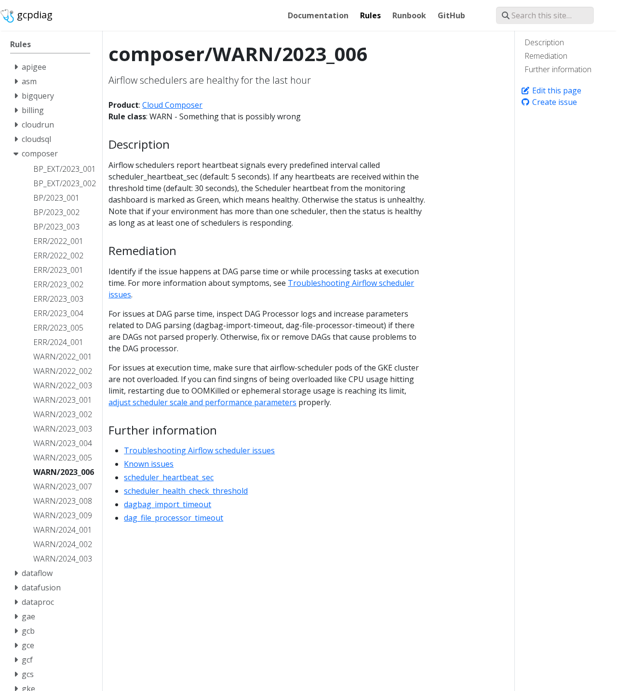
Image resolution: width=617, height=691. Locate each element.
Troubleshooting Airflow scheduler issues (199, 450)
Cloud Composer (172, 105)
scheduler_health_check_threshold (186, 491)
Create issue (553, 102)
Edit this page (555, 90)
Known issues (149, 464)
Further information (557, 69)
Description (544, 42)
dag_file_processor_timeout (173, 517)
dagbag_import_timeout (167, 504)
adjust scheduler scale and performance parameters (202, 402)
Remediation (545, 56)
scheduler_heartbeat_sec (169, 477)
